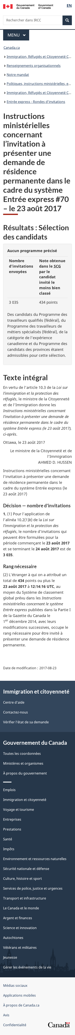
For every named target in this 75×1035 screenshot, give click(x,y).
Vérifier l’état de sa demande (26, 722)
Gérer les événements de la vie (27, 967)
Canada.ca (12, 47)
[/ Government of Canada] (28, 6)
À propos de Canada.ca (21, 1005)
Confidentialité (14, 1025)
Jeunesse (10, 957)
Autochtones (13, 937)
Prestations (12, 829)
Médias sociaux (15, 985)
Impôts (8, 849)
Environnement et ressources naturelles (34, 859)
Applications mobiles (19, 995)
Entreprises (12, 819)
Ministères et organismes (23, 763)
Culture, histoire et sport (22, 878)
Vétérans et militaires (20, 947)
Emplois (9, 790)
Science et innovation (20, 928)
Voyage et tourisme (18, 809)
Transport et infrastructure (24, 898)
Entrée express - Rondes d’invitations (36, 101)
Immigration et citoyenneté (24, 799)
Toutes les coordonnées (22, 753)
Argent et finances (17, 918)
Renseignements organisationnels (34, 65)
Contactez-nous (15, 712)
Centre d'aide (13, 702)
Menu (18, 35)
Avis (6, 1015)
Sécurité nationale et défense (26, 868)
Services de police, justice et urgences (32, 888)
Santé (7, 839)
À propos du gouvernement (25, 773)
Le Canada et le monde (21, 908)
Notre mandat (18, 74)
